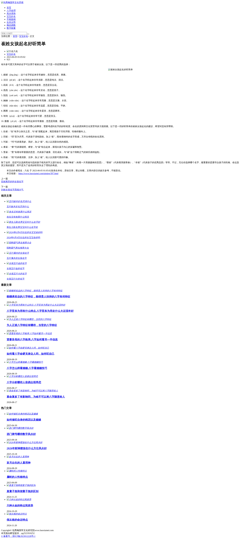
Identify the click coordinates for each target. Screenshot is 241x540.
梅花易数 (11, 25)
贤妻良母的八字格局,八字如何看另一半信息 (32, 339)
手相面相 (11, 19)
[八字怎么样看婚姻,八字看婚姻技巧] (25, 362)
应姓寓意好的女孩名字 (12, 181)
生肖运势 (11, 22)
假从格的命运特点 (17, 519)
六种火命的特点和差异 (20, 505)
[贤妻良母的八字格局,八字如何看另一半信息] (29, 333)
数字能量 (11, 28)
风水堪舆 (11, 13)
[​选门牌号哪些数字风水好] (20, 428)
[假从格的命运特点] (17, 514)
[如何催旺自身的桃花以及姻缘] (22, 414)
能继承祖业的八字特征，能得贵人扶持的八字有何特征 (38, 296)
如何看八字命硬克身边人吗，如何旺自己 (30, 353)
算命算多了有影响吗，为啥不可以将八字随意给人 (36, 396)
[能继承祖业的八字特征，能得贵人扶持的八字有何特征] (34, 290)
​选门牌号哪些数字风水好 (21, 434)
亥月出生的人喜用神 (19, 462)
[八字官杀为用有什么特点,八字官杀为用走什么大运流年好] (36, 305)
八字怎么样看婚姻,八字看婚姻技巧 (27, 368)
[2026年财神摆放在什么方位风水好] (24, 442)
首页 (9, 7)
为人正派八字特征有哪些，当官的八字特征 (32, 325)
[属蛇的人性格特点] (17, 471)
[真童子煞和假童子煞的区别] (21, 485)
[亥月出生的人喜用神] (18, 456)
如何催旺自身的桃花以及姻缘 (24, 419)
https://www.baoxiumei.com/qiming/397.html (38, 173)
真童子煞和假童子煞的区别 (22, 491)
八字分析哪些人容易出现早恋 (24, 382)
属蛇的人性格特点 (17, 476)
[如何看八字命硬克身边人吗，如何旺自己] (28, 348)
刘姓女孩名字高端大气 (12, 189)
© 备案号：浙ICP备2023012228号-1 (18, 536)
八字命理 (11, 10)
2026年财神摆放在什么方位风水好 (27, 448)
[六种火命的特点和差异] (19, 499)
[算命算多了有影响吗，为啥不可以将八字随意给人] (32, 390)
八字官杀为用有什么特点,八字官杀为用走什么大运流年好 (40, 310)
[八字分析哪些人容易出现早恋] (22, 376)
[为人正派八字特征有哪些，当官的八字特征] (29, 319)
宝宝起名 (11, 16)
